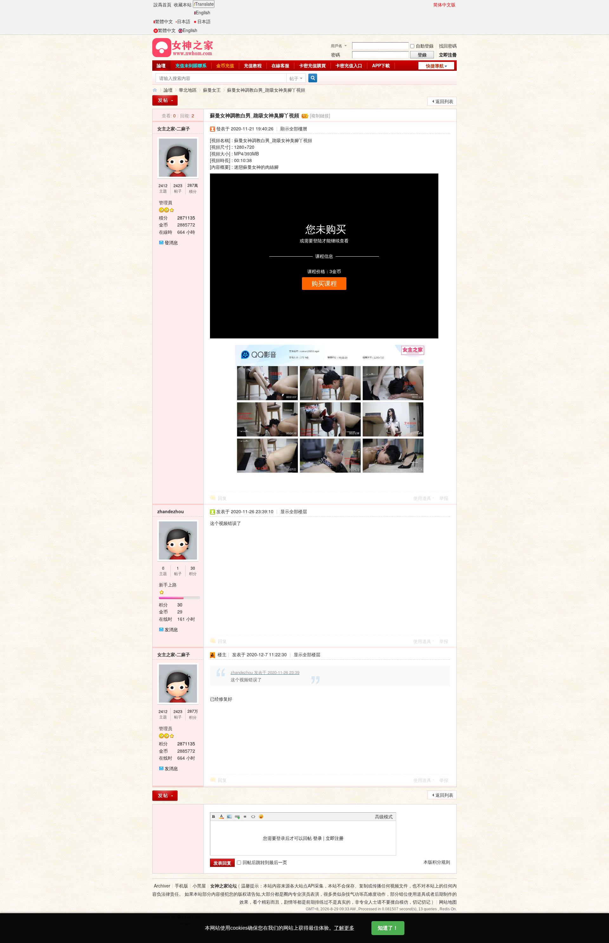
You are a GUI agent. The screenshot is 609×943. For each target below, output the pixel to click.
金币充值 (225, 65)
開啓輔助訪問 (430, 4)
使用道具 (422, 498)
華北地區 (188, 90)
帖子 (294, 78)
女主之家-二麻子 (173, 128)
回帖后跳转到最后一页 (265, 862)
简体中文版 (444, 4)
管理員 (165, 202)
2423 (178, 185)
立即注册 (335, 838)
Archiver (162, 885)
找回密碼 (448, 46)
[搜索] (312, 78)
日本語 (183, 21)
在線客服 (280, 65)
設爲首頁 (162, 4)
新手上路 (168, 584)
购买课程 (324, 283)
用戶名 (336, 45)
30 (193, 568)
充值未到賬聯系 (190, 65)
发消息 (171, 629)
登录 (317, 838)
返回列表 (444, 101)
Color (221, 816)
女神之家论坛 (223, 885)
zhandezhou (170, 511)
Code (253, 816)
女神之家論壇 (154, 90)
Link (237, 816)
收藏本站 (183, 4)
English (203, 12)
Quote (245, 816)
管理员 (165, 728)
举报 (443, 498)
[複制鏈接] (320, 115)
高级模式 (384, 816)
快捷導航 (435, 65)
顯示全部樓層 (293, 128)
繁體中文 (164, 21)
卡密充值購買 (312, 65)
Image (229, 816)
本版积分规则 (436, 862)
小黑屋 (199, 885)
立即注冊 (448, 54)
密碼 (335, 54)
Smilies (261, 816)
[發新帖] (165, 100)
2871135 (186, 217)
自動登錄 (425, 46)
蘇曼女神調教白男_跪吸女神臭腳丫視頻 (266, 90)
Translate (204, 4)
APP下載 (381, 65)
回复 (222, 498)
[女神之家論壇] (182, 47)
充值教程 (253, 65)
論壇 (161, 65)
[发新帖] (165, 795)
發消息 (171, 242)
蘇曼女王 (212, 90)
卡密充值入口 (349, 65)
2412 (163, 185)
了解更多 (344, 928)
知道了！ (388, 928)
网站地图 (448, 902)
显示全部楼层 (293, 511)
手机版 (181, 885)
